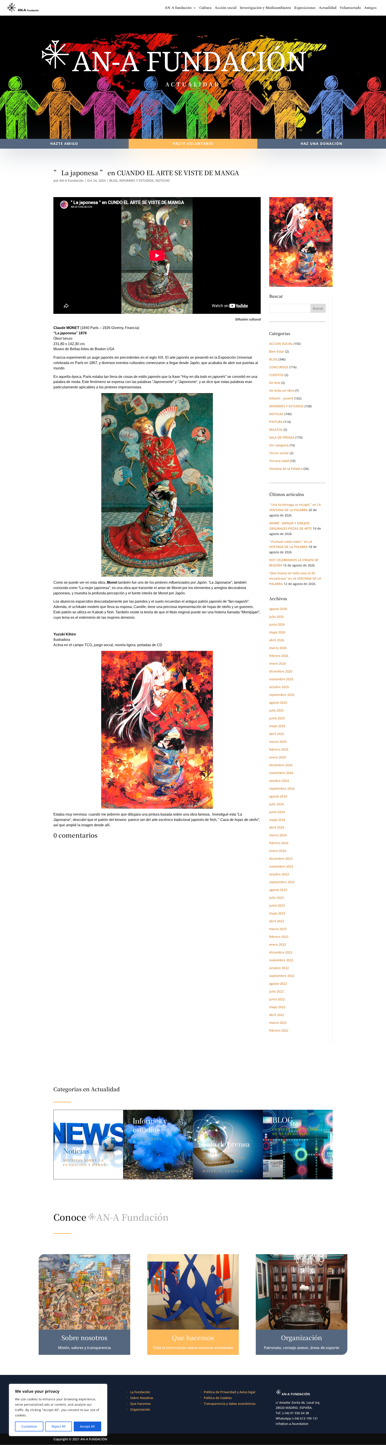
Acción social (226, 8)
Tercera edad (279, 461)
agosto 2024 (278, 796)
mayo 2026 (277, 632)
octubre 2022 (279, 968)
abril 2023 (276, 921)
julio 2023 (276, 897)
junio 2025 (277, 718)
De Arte (274, 383)
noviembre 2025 (281, 679)
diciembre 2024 (280, 765)
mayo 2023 (277, 913)
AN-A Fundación (71, 180)
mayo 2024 (277, 820)
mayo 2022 (277, 1007)
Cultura (205, 8)
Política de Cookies (218, 1398)
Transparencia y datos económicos (230, 1403)
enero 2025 (277, 757)
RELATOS (276, 429)
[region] (58, 1410)
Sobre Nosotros (141, 1398)
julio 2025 (276, 710)
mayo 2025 (277, 726)
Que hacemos (140, 1403)
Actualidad (327, 8)
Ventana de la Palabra (285, 468)
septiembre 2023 (281, 882)
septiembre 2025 (281, 695)
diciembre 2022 (280, 952)
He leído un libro (281, 390)
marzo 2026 (278, 648)
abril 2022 (276, 1015)
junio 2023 (277, 905)
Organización (140, 1409)
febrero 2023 (278, 937)
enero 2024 (277, 851)
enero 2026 (277, 663)
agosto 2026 (278, 609)
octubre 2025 (279, 687)
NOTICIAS (162, 180)
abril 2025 (276, 734)
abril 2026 (276, 640)
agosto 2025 (278, 702)
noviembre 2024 (281, 773)
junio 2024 (277, 812)
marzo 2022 (278, 1022)
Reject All (58, 1426)
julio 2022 (276, 991)
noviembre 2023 (281, 866)
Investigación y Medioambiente (265, 8)
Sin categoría (279, 445)
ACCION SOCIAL (281, 343)
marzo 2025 (278, 741)
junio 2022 (277, 999)
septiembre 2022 (281, 976)
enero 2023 (277, 944)
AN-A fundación (178, 8)
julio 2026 (276, 616)
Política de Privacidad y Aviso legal (229, 1392)
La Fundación (140, 1392)
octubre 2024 (279, 781)
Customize (29, 1426)
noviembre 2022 (281, 960)
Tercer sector (279, 453)
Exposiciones (305, 8)
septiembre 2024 (281, 788)
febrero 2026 (278, 656)
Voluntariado (350, 8)
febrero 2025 (278, 749)
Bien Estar (276, 351)
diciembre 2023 (280, 858)
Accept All (87, 1426)
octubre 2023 (279, 874)
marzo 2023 (278, 929)
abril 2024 (276, 827)
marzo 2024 (278, 835)
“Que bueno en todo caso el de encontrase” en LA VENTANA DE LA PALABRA (295, 578)
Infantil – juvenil (281, 398)
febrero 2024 (278, 843)
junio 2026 (277, 624)
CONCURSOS (278, 367)
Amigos (370, 8)
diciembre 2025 (280, 671)
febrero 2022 (278, 1030)
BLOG (113, 180)
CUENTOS (276, 375)
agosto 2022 (278, 983)
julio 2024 (276, 804)
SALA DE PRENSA (281, 437)
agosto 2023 (278, 890)
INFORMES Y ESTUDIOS (136, 180)
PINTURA (276, 422)
